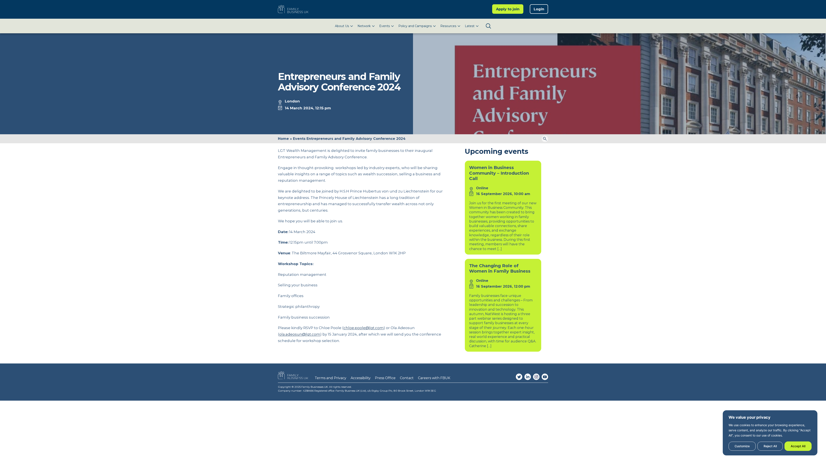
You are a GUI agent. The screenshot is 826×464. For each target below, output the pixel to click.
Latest (470, 26)
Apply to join (507, 9)
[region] (770, 432)
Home (283, 139)
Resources (448, 26)
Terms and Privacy (330, 378)
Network (364, 26)
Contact (407, 378)
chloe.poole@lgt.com (364, 328)
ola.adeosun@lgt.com (299, 334)
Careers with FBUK (434, 378)
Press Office (385, 378)
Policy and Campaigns (415, 26)
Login (539, 9)
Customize (742, 446)
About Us (342, 26)
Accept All (798, 446)
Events (384, 26)
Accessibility (361, 378)
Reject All (770, 446)
